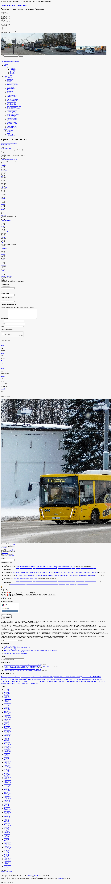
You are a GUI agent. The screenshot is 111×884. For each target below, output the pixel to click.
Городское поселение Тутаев (14, 106)
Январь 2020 (7, 794)
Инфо (5, 129)
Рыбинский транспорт (6, 871)
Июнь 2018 (6, 820)
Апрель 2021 (7, 774)
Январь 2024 (7, 730)
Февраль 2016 (7, 858)
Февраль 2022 (7, 761)
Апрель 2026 (7, 693)
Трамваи (12, 72)
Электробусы (13, 69)
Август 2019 (7, 801)
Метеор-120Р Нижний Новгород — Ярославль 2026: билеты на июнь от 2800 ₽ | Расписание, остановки (43, 568)
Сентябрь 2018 (7, 816)
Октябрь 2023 (7, 734)
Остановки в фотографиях (55, 679)
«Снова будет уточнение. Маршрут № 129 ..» (64, 566)
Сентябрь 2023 (7, 735)
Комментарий (4, 318)
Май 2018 (6, 821)
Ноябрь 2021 (7, 765)
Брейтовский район (12, 127)
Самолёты (89, 679)
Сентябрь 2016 (7, 848)
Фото (5, 65)
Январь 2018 (7, 827)
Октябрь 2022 (7, 750)
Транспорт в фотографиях (47, 681)
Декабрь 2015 (7, 861)
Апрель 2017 (7, 839)
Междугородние (11, 88)
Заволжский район (11, 102)
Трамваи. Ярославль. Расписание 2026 (23, 565)
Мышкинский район (12, 123)
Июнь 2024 (6, 723)
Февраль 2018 (7, 825)
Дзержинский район (12, 95)
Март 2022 (6, 759)
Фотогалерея (92, 681)
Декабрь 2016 (7, 844)
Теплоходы (12, 73)
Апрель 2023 (7, 742)
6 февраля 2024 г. (12, 545)
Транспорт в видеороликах (32, 681)
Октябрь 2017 (7, 831)
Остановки (6, 93)
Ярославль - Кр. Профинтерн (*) (9, 143)
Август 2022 (7, 753)
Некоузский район (11, 126)
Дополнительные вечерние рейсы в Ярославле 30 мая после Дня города (22, 669)
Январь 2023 (7, 746)
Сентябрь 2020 (7, 784)
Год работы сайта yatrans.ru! (11, 646)
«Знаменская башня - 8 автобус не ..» (28, 578)
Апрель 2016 (7, 855)
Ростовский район (11, 115)
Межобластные (10, 89)
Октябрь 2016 (7, 847)
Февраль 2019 (7, 809)
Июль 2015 (6, 867)
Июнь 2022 (6, 755)
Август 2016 (7, 850)
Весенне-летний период (72, 677)
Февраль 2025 (7, 712)
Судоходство (5, 681)
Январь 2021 (7, 778)
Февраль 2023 (7, 745)
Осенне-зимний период (42, 679)
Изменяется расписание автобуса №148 (14, 652)
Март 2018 (6, 824)
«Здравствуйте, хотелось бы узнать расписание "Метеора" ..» (82, 572)
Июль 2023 (6, 738)
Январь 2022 (7, 762)
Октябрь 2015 (7, 863)
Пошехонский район (12, 118)
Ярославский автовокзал (29, 683)
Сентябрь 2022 (7, 751)
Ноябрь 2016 (7, 846)
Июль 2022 (6, 754)
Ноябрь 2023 (7, 732)
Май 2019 (6, 805)
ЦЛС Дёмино (101, 681)
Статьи (8, 133)
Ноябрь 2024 (7, 716)
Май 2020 (6, 789)
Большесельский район (13, 114)
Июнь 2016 (6, 852)
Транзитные (10, 91)
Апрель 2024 (7, 726)
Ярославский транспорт (14, 5)
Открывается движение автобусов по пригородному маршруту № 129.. (34, 566)
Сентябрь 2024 (7, 719)
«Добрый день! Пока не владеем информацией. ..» (83, 581)
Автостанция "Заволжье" (32, 677)
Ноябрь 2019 (7, 797)
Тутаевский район (11, 104)
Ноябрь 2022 (7, 749)
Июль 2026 (6, 689)
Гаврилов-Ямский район (13, 112)
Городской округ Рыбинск (13, 108)
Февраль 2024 (7, 728)
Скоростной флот (97, 679)
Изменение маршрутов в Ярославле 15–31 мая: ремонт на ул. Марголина (22, 670)
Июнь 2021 (6, 771)
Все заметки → (4, 597)
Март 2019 (6, 808)
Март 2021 (6, 776)
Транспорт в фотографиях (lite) (67, 681)
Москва (3, 345)
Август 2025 (7, 704)
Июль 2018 (6, 819)
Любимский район (11, 122)
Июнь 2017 (6, 836)
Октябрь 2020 (7, 782)
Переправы (64, 679)
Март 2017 (6, 840)
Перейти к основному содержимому (10, 61)
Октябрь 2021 (7, 766)
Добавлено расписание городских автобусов (15, 653)
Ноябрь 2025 (7, 700)
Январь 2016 (7, 859)
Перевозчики (10, 134)
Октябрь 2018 (7, 815)
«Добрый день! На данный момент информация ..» (83, 568)
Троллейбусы (13, 71)
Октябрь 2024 (7, 718)
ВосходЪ (3, 389)
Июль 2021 (6, 770)
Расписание (7, 76)
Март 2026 (6, 695)
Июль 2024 (6, 722)
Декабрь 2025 (7, 699)
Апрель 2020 (7, 790)
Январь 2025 (7, 713)
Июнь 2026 (6, 691)
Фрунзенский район (12, 100)
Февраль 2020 (7, 793)
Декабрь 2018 (7, 812)
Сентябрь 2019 (7, 800)
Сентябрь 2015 (7, 865)
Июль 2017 (6, 835)
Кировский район (11, 98)
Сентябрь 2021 (7, 767)
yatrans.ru (60, 878)
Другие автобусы (11, 85)
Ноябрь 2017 (7, 830)
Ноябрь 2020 (7, 781)
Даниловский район (12, 110)
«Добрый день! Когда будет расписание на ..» (76, 584)
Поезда (11, 75)
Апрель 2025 (7, 709)
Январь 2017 (7, 843)
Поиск (2, 55)
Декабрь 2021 (7, 763)
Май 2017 (6, 838)
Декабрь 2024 (7, 715)
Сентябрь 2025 (7, 703)
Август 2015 (7, 866)
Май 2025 (6, 708)
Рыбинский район (11, 107)
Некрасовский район (12, 111)
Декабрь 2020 (7, 780)
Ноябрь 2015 (7, 862)
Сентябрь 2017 (7, 832)
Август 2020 (7, 785)
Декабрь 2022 (7, 747)
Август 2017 (7, 834)
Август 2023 (7, 736)
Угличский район (11, 120)
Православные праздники (80, 679)
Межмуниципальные (12, 84)
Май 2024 (6, 724)
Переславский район (12, 119)
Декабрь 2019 (7, 796)
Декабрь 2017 (7, 828)
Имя (2, 321)
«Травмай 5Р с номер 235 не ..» (41, 565)
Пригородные (10, 87)
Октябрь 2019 (7, 798)
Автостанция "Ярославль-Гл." (52, 677)
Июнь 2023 (6, 739)
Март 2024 (6, 727)
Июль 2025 (6, 705)
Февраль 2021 (7, 777)
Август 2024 (7, 720)
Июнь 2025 (6, 707)
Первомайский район (12, 125)
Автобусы (12, 68)
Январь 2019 (7, 811)
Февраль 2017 (7, 842)
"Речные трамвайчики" (8, 677)
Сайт (2, 326)
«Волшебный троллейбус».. (11, 649)
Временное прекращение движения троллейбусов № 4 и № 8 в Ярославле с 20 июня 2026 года (28, 666)
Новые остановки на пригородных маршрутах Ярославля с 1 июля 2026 (22, 665)
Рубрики (3, 659)
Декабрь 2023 (7, 731)
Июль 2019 (6, 803)
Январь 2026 (7, 697)
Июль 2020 (6, 786)
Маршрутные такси (12, 83)
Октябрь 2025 (7, 701)
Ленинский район (11, 96)
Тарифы (9, 131)
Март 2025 (6, 711)
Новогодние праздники (18, 679)
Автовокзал (10, 130)
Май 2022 (6, 757)
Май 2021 (6, 773)
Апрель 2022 (7, 758)
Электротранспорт (13, 683)
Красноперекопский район (13, 99)
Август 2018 (7, 817)
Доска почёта (85, 677)
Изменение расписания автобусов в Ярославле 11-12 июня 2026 (20, 667)
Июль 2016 (6, 851)
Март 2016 (6, 857)
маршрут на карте (5, 144)
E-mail (3, 323)
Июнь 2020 (6, 788)
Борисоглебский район (12, 116)
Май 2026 (6, 692)
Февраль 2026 (7, 696)
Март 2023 (6, 743)
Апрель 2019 (7, 807)
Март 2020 (6, 792)
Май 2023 (6, 740)
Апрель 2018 (7, 823)
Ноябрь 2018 (7, 813)
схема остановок (5, 145)
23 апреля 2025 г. (12, 550)
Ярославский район (12, 103)
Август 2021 (7, 769)
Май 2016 (6, 854)
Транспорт (9, 66)
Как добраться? (10, 135)
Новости (6, 64)
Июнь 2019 (6, 804)
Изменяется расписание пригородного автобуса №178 (17, 647)
